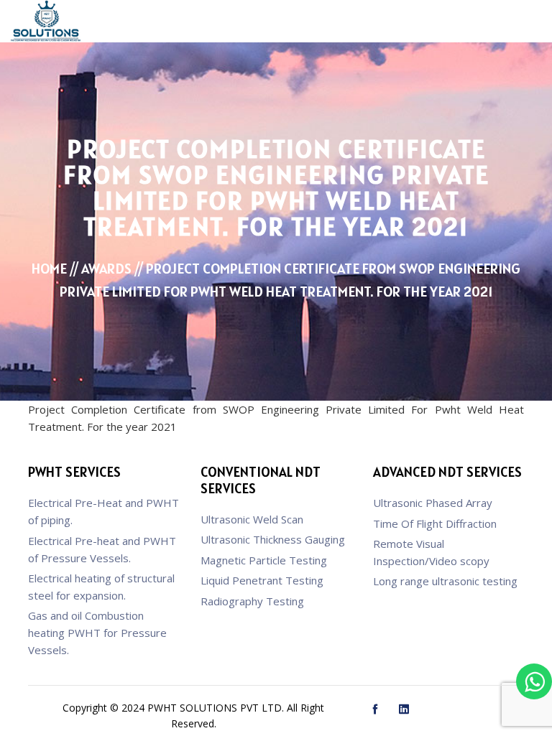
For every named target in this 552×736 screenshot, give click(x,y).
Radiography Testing (252, 601)
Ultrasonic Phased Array (432, 502)
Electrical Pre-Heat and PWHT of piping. (103, 511)
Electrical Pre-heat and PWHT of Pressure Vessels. (102, 549)
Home (49, 268)
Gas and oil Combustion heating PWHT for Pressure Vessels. (97, 632)
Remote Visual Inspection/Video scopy (431, 552)
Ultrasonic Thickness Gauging (273, 539)
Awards (106, 268)
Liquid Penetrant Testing (262, 580)
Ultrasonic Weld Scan (252, 519)
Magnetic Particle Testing (264, 560)
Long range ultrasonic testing (445, 581)
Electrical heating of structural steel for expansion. (101, 586)
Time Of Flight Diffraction (435, 523)
